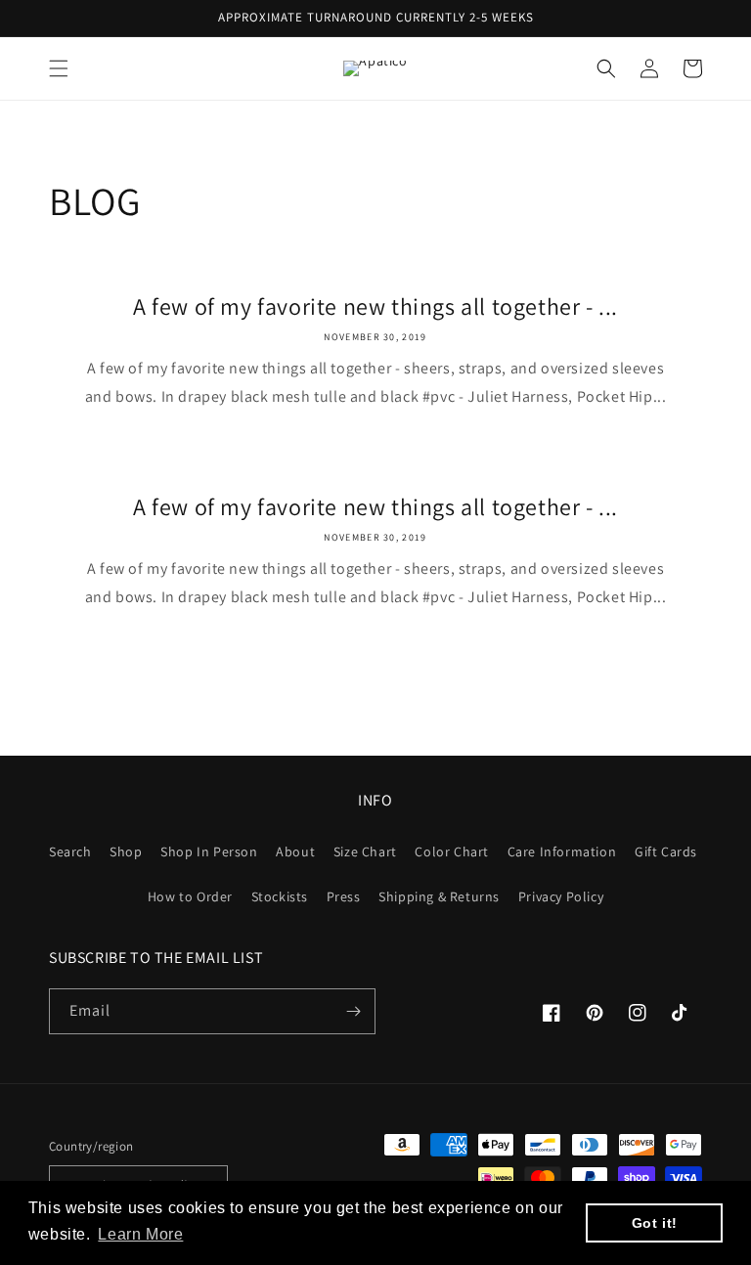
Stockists (279, 896)
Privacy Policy (560, 896)
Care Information (562, 851)
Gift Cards (666, 851)
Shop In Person (208, 851)
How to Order (190, 896)
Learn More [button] (140, 1234)
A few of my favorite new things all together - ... (375, 306)
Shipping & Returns (439, 896)
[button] (58, 68)
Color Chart (452, 851)
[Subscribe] (353, 1011)
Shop (126, 851)
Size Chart (365, 851)
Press (344, 896)
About (295, 851)
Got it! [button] (655, 1223)
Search (70, 851)
